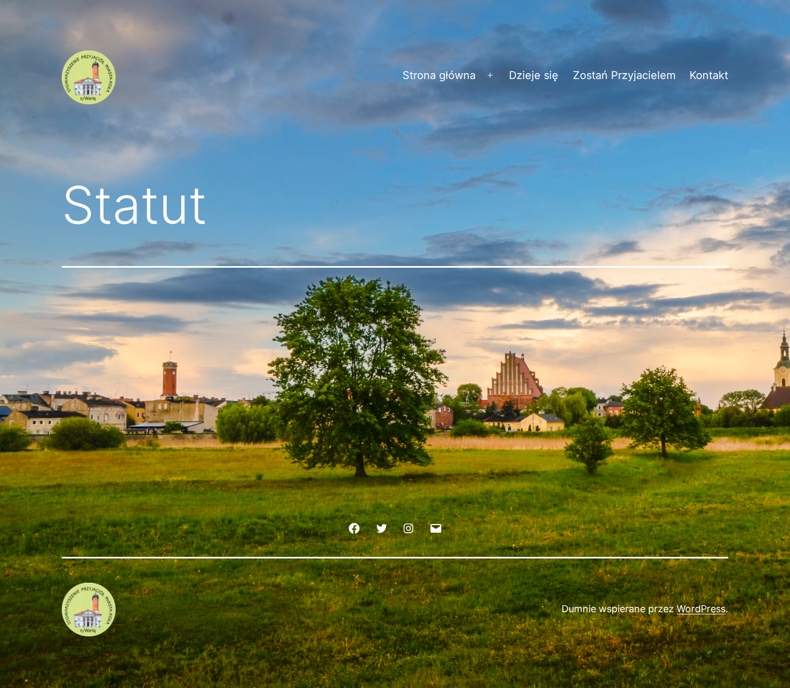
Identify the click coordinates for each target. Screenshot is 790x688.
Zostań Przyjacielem (624, 75)
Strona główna (439, 75)
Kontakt (709, 75)
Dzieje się (533, 75)
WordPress (701, 608)
